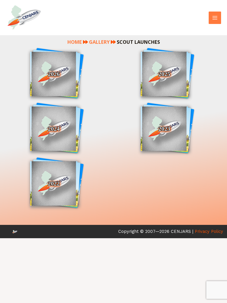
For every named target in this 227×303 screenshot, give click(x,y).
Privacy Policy (209, 231)
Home (74, 41)
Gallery (99, 41)
